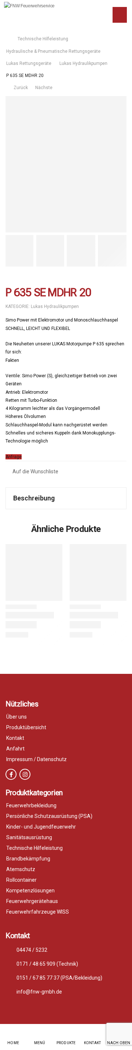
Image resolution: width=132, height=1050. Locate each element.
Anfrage (14, 456)
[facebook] (11, 774)
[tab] (66, 498)
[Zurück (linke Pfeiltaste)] (22, 515)
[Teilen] (92, 8)
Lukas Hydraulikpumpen (83, 63)
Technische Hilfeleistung (43, 38)
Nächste (44, 87)
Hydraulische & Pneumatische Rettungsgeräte (53, 51)
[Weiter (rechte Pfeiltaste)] (110, 515)
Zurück (19, 87)
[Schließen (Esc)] (108, 8)
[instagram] (24, 774)
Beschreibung (34, 498)
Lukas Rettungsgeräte (28, 63)
